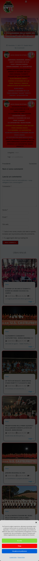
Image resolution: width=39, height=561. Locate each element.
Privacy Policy (21, 557)
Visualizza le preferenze (19, 551)
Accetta (19, 541)
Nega (19, 546)
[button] (36, 522)
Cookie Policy (13, 557)
